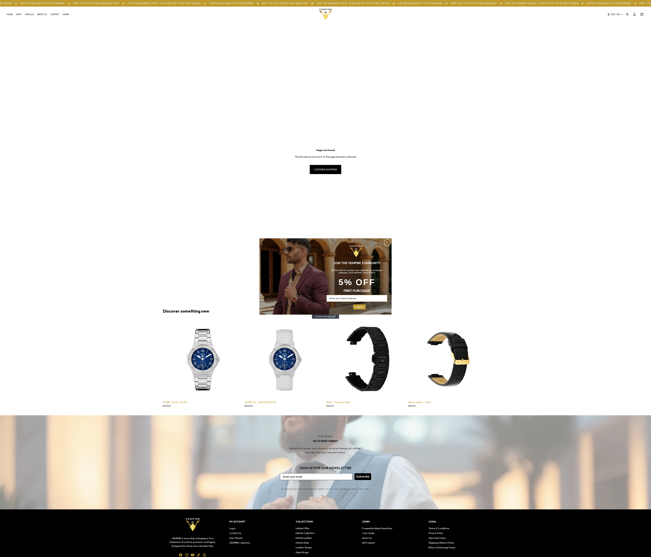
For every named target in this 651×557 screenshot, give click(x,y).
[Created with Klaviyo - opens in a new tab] (325, 317)
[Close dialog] (387, 243)
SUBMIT (359, 307)
